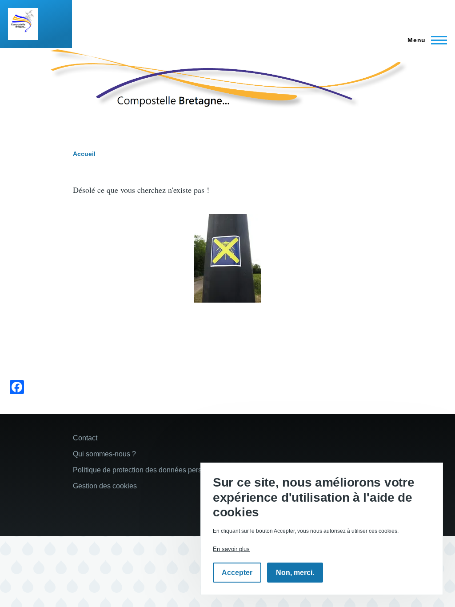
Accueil (84, 153)
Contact (85, 438)
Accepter (237, 572)
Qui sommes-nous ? (104, 454)
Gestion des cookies (105, 486)
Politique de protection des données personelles (149, 470)
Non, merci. (295, 572)
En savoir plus (231, 549)
